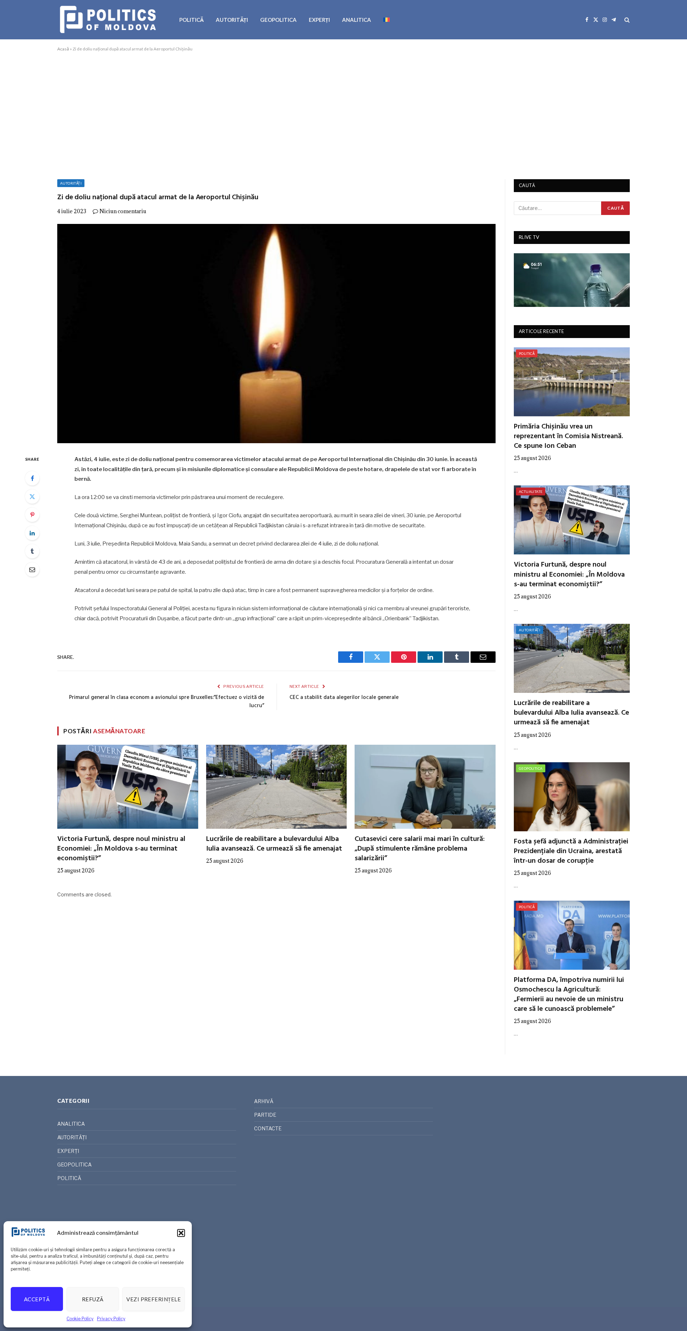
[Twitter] (32, 496)
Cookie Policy (80, 1318)
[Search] (626, 20)
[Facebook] (32, 478)
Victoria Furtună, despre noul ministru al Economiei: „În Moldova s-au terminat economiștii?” (121, 849)
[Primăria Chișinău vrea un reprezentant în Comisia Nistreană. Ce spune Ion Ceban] (572, 381)
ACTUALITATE (530, 491)
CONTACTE (268, 1128)
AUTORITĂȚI (232, 19)
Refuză (93, 1299)
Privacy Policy (111, 1318)
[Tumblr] (32, 551)
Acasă (63, 49)
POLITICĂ (191, 19)
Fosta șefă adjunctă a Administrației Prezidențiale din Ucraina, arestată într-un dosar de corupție (571, 851)
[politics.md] (109, 19)
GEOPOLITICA (278, 19)
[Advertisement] (343, 114)
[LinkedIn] (32, 533)
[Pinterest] (32, 515)
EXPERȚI (319, 19)
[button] (181, 1233)
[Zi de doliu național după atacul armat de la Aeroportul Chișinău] (276, 333)
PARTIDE (265, 1115)
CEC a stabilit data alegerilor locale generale (344, 697)
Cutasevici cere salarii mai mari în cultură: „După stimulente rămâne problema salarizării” (420, 849)
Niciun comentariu (122, 211)
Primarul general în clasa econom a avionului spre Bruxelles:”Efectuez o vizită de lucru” (166, 701)
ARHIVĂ (263, 1101)
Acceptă (37, 1299)
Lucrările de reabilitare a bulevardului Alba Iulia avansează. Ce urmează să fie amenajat (274, 844)
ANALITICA (356, 19)
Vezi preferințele (153, 1299)
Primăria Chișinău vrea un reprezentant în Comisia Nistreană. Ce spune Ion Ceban (568, 436)
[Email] (32, 569)
